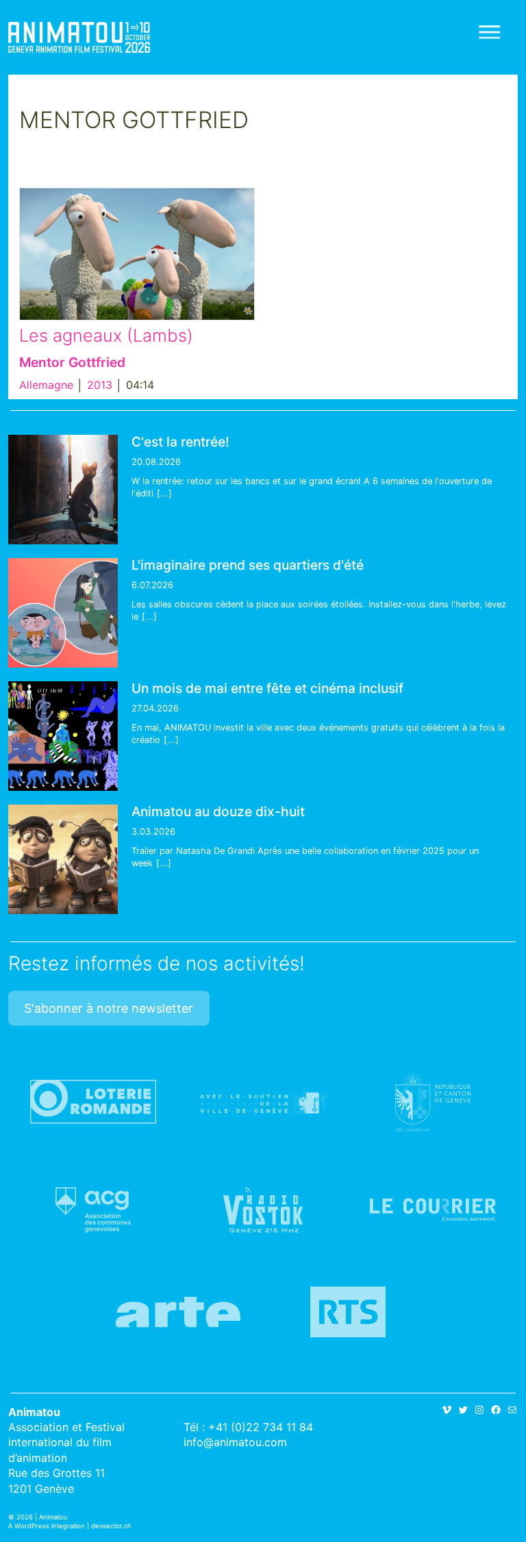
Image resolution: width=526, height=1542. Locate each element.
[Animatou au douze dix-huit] (63, 859)
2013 (99, 385)
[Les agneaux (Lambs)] (137, 254)
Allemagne (46, 385)
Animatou (79, 37)
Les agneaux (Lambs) (106, 335)
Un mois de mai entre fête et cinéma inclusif (267, 688)
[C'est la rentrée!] (63, 489)
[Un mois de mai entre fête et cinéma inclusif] (63, 736)
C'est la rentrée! (180, 441)
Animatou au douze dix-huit (218, 811)
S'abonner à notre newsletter (108, 1008)
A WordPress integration (46, 1526)
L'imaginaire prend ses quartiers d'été (248, 565)
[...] (164, 493)
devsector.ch (111, 1526)
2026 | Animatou (42, 1517)
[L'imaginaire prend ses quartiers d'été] (63, 613)
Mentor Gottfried (72, 362)
